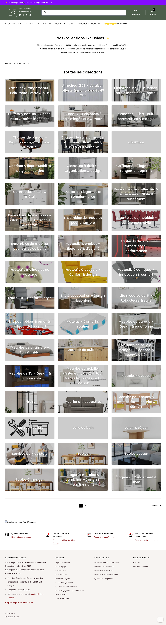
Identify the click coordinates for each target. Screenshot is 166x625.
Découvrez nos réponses (104, 537)
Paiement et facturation (104, 566)
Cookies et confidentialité (66, 586)
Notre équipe (61, 566)
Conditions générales (64, 582)
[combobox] (84, 12)
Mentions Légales (63, 578)
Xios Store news (62, 598)
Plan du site (60, 594)
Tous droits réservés (12, 617)
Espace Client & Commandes (107, 562)
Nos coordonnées (140, 566)
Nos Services (61, 574)
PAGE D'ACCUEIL (13, 24)
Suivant (155, 506)
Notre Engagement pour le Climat (70, 590)
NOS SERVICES (62, 24)
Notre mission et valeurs (21, 537)
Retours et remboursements (106, 574)
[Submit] (45, 12)
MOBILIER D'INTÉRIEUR (37, 24)
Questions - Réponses (103, 578)
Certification (60, 570)
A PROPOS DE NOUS (87, 24)
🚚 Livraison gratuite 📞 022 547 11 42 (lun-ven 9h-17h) (28, 3)
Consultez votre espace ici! (146, 540)
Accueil (8, 63)
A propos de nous (63, 562)
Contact (136, 562)
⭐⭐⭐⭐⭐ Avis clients (115, 24)
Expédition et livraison (103, 570)
